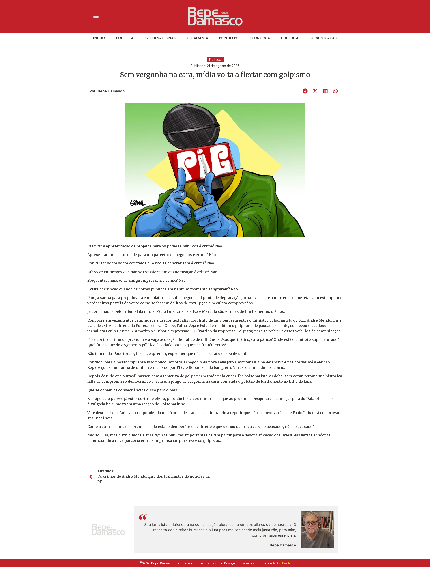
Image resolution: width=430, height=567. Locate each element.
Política (124, 38)
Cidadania (197, 38)
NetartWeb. (282, 563)
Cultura (289, 38)
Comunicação (323, 38)
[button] (96, 16)
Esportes (229, 38)
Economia (259, 38)
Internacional (160, 38)
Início (99, 38)
